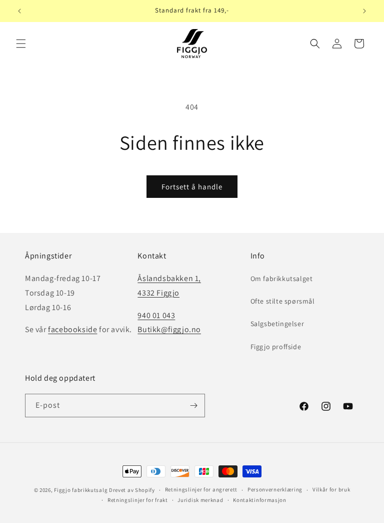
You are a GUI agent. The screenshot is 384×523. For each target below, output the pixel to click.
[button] (21, 44)
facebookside (72, 329)
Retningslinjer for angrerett (201, 489)
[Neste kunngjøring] (365, 11)
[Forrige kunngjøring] (19, 11)
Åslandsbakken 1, (169, 278)
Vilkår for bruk (331, 489)
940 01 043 (156, 315)
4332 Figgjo (159, 293)
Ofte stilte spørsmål (282, 301)
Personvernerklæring (275, 489)
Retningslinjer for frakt (138, 499)
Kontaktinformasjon (259, 499)
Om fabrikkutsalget (281, 278)
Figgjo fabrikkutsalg (81, 489)
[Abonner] (193, 405)
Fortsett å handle (192, 186)
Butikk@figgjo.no (169, 329)
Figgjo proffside (276, 346)
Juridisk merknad (200, 499)
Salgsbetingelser (277, 323)
